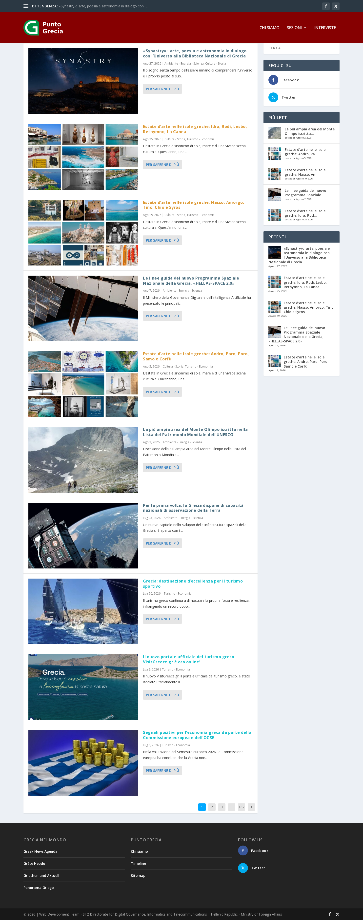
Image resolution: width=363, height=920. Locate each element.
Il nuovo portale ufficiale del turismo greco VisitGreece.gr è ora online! (188, 659)
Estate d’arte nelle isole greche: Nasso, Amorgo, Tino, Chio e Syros (193, 205)
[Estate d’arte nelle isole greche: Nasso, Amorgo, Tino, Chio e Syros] (83, 232)
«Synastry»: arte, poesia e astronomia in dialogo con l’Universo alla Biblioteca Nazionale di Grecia (195, 53)
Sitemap (138, 875)
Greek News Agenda (40, 851)
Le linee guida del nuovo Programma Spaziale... (305, 192)
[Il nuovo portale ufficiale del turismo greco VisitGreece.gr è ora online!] (83, 687)
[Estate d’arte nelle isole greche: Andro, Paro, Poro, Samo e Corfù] (83, 384)
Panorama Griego (38, 887)
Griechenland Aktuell (41, 875)
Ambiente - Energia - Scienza (184, 63)
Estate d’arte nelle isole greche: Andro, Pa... (305, 151)
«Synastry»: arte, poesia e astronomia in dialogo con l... (103, 6)
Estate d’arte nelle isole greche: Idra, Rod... (305, 213)
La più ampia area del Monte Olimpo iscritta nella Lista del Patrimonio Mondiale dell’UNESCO (195, 432)
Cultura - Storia (215, 63)
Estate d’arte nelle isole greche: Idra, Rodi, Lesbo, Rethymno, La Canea (195, 129)
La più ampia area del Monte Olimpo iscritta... (310, 131)
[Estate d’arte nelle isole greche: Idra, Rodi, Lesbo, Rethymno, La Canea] (83, 157)
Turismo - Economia (201, 139)
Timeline (138, 863)
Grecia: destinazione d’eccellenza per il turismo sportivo (193, 583)
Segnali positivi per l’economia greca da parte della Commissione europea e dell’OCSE (197, 735)
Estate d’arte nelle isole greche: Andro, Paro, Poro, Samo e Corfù (196, 356)
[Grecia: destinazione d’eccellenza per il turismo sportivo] (83, 611)
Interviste (325, 28)
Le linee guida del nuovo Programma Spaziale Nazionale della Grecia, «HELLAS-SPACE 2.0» (191, 280)
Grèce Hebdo (34, 863)
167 (241, 807)
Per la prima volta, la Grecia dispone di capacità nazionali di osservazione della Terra (193, 508)
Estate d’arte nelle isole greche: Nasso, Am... (305, 172)
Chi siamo (270, 28)
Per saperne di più (162, 89)
